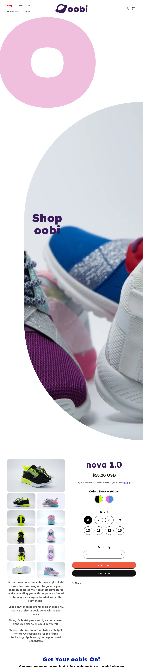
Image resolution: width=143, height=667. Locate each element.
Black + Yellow (99, 493)
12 (109, 529)
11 (98, 529)
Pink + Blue (110, 493)
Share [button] (78, 583)
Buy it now (104, 573)
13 (120, 529)
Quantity (104, 547)
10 (88, 529)
